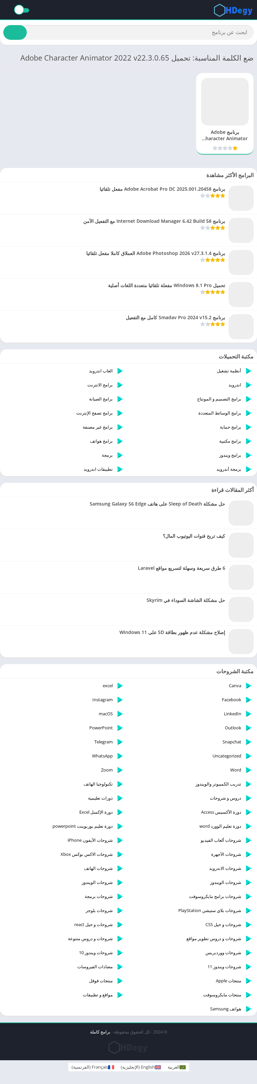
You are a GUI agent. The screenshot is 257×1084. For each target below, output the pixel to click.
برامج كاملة (100, 1032)
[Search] (15, 32)
